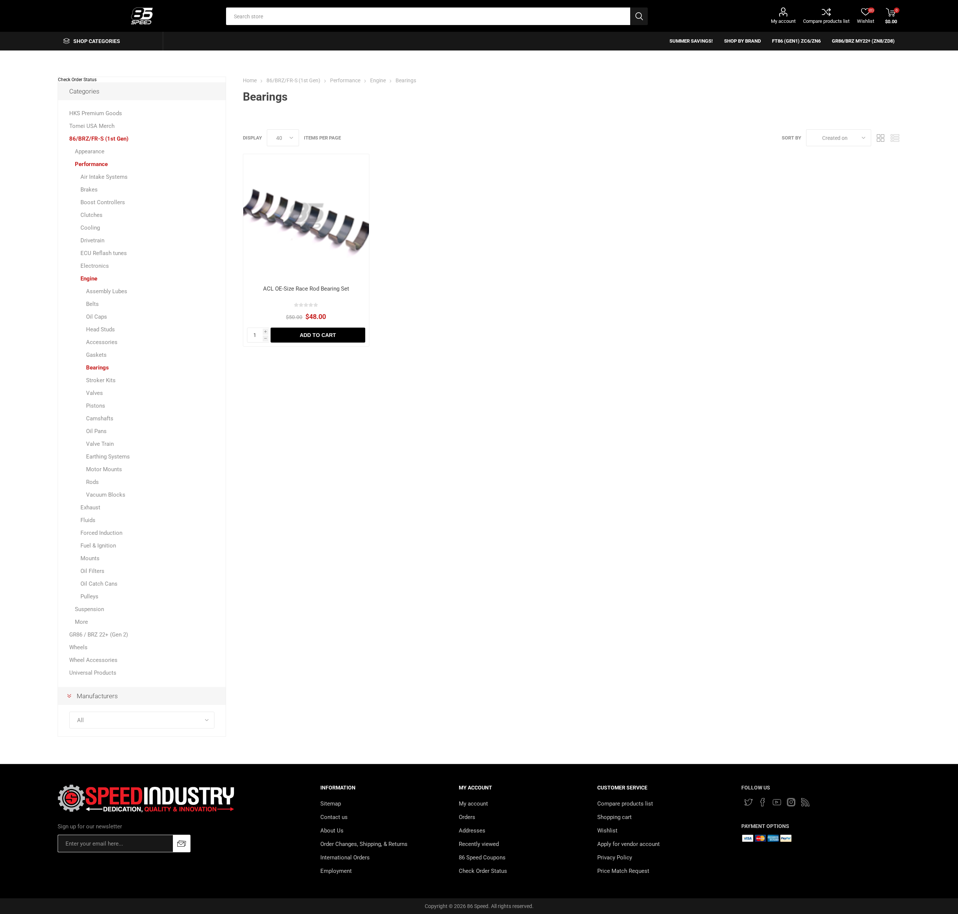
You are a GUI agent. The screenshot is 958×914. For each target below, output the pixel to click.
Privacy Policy (614, 857)
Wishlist (607, 830)
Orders (467, 817)
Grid (880, 137)
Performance (91, 164)
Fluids (87, 520)
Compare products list (826, 21)
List (894, 137)
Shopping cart (614, 817)
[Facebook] (763, 802)
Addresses (472, 830)
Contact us (334, 817)
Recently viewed (479, 844)
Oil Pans (96, 431)
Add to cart (318, 335)
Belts (92, 304)
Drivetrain (92, 240)
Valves (94, 393)
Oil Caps (96, 316)
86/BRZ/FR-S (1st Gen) (98, 138)
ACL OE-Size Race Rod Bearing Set (306, 288)
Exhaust (90, 507)
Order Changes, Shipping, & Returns (364, 844)
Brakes (89, 189)
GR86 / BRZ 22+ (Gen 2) (98, 634)
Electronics (94, 266)
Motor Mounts (104, 469)
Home (250, 80)
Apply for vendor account (628, 844)
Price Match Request (623, 871)
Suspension (89, 609)
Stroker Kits (101, 380)
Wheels (78, 647)
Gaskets (96, 355)
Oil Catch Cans (99, 583)
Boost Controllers (102, 202)
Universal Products (92, 672)
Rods (92, 482)
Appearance (89, 151)
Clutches (91, 215)
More (81, 622)
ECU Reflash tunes (103, 253)
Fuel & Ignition (98, 545)
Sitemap (330, 803)
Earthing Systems (108, 456)
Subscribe (181, 843)
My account (783, 21)
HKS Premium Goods (95, 113)
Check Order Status (77, 79)
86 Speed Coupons (482, 857)
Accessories (102, 342)
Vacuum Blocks (105, 494)
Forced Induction (101, 533)
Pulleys (89, 596)
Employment (336, 871)
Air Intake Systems (104, 177)
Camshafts (99, 418)
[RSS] (805, 802)
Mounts (90, 558)
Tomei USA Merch (92, 126)
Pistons (95, 405)
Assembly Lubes (106, 291)
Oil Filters (92, 571)
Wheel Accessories (93, 660)
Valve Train (100, 444)
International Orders (345, 857)
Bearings (97, 367)
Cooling (90, 227)
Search (639, 16)
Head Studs (100, 329)
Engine (88, 278)
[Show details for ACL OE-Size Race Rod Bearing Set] (306, 216)
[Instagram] (791, 802)
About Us (332, 830)
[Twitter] (748, 802)
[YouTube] (777, 802)
